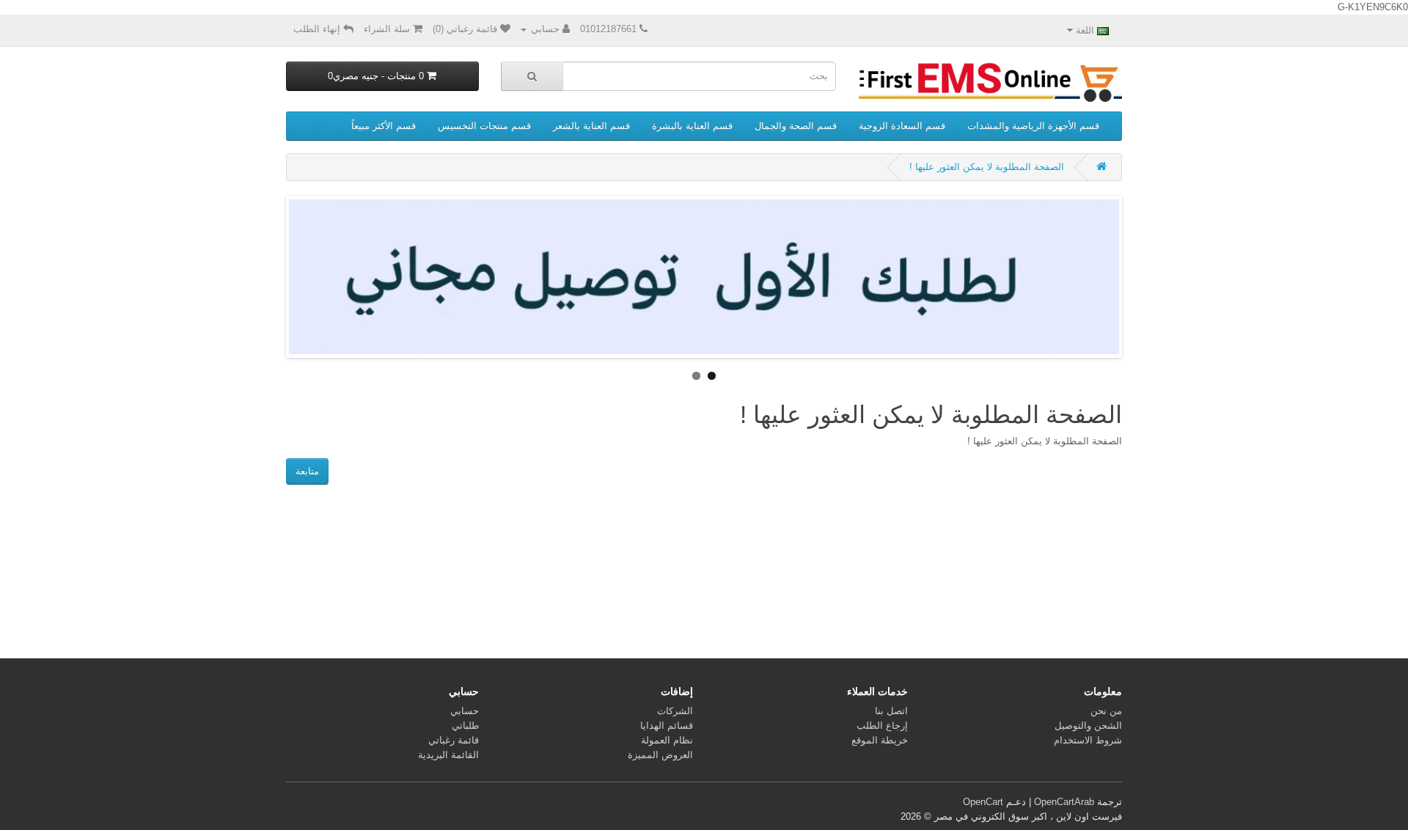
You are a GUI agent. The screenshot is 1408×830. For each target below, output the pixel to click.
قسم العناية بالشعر (591, 125)
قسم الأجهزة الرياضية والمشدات (1033, 125)
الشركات (675, 710)
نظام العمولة (667, 740)
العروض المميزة (660, 754)
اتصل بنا (891, 710)
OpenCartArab (1064, 801)
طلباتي (465, 725)
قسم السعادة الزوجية (902, 125)
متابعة (307, 471)
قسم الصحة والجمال (796, 125)
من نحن (1106, 710)
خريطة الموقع (879, 740)
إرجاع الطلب (882, 725)
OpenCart (983, 801)
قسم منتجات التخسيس (484, 125)
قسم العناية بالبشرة (692, 125)
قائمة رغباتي (453, 740)
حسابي (464, 710)
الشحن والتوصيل (1088, 725)
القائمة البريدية (448, 754)
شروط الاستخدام (1088, 740)
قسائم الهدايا (666, 725)
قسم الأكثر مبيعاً (383, 125)
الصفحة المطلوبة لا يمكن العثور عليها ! (986, 166)
